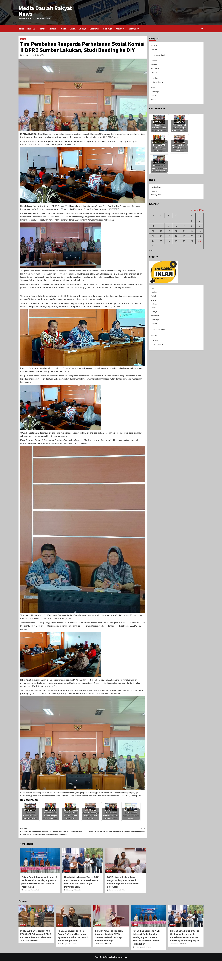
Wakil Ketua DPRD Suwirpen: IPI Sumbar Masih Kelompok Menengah (117, 830)
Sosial (73, 28)
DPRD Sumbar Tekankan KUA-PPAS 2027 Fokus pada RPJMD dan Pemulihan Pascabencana (35, 934)
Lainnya (132, 28)
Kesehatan (94, 28)
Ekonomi (52, 28)
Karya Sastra (158, 82)
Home (21, 28)
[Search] (202, 28)
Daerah (119, 28)
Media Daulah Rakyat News (45, 10)
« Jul (151, 250)
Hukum (63, 28)
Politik (42, 28)
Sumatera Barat (159, 55)
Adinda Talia (40, 55)
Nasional (31, 28)
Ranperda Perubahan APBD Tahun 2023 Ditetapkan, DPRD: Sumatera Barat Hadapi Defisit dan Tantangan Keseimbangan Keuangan (51, 831)
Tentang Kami (156, 195)
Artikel (23, 39)
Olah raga (107, 28)
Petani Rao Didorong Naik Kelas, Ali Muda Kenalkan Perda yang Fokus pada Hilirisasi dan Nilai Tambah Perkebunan (146, 937)
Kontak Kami (156, 187)
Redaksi (154, 191)
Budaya (82, 28)
